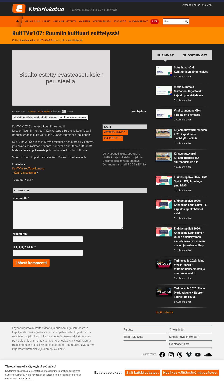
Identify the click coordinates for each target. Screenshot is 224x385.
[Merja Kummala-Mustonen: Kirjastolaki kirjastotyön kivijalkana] (164, 90)
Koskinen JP (112, 137)
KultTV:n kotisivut (25, 172)
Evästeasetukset (108, 372)
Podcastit (119, 21)
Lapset (46, 21)
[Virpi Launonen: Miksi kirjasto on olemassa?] (164, 114)
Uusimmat (165, 55)
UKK (209, 5)
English (196, 5)
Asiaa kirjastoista (64, 21)
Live (154, 21)
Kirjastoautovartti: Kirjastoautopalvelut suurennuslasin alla (186, 158)
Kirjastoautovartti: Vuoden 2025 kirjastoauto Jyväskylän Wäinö (190, 134)
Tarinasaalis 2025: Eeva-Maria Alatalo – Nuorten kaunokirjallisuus (189, 293)
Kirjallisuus (32, 21)
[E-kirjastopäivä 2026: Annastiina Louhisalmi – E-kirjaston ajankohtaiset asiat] (164, 204)
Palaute (128, 329)
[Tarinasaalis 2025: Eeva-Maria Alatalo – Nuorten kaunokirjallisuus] (164, 291)
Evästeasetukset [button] (179, 344)
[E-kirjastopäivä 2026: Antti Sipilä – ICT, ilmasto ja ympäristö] (164, 180)
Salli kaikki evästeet (142, 372)
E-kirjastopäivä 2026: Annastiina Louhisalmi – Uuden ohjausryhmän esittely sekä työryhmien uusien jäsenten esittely (189, 237)
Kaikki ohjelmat (138, 21)
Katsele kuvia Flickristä (183, 336)
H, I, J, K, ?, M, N (24, 247)
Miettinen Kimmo (115, 131)
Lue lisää (25, 378)
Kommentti (21, 198)
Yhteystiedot (176, 329)
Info (203, 5)
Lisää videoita (164, 312)
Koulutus (84, 21)
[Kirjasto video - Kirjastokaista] (19, 8)
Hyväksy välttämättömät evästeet (190, 372)
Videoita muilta (102, 21)
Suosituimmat (195, 55)
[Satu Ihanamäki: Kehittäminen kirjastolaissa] (164, 70)
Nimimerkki (20, 233)
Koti (17, 21)
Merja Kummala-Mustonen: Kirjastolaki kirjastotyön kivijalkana (188, 91)
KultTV (47, 111)
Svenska (186, 5)
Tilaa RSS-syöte (133, 336)
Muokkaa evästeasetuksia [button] (73, 117)
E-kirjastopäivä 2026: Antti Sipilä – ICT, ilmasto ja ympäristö (190, 181)
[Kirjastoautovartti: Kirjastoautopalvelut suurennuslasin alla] (164, 156)
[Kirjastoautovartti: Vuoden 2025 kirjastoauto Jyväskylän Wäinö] (164, 133)
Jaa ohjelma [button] (138, 111)
